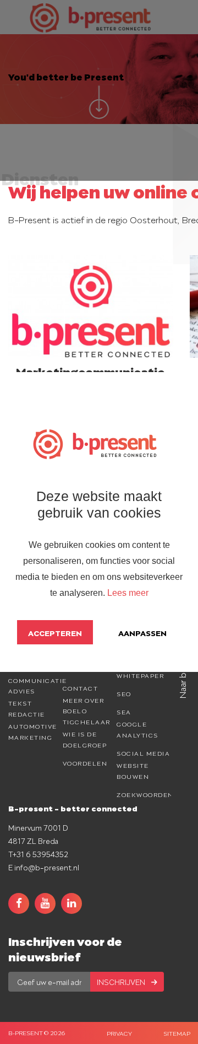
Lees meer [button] (127, 593)
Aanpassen (142, 632)
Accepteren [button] (55, 632)
